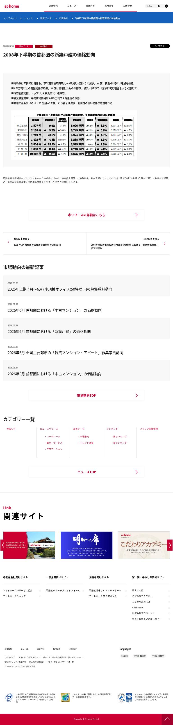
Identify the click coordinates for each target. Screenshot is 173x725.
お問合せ (127, 5)
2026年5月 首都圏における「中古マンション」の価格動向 (55, 373)
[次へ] (170, 545)
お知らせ (11, 428)
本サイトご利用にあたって (29, 657)
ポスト (161, 45)
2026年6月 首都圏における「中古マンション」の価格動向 (55, 310)
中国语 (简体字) (158, 656)
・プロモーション (53, 449)
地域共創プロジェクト (143, 613)
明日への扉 (137, 590)
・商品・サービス (53, 442)
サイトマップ (10, 657)
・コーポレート (52, 436)
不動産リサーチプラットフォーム (63, 590)
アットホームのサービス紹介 (17, 590)
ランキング (112, 428)
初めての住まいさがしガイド (147, 618)
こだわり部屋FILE (141, 601)
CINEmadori (138, 607)
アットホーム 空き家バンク (103, 596)
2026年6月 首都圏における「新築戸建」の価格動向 (49, 331)
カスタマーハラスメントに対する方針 (20, 666)
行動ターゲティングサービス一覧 (60, 662)
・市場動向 (83, 436)
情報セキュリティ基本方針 (15, 662)
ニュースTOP (86, 472)
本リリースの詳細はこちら (86, 215)
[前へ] (3, 545)
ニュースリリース (49, 428)
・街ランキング (119, 442)
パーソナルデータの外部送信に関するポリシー (62, 657)
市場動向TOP (86, 395)
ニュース (71, 5)
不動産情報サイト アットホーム (105, 590)
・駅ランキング (119, 436)
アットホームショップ (14, 596)
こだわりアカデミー (142, 596)
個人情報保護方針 (36, 662)
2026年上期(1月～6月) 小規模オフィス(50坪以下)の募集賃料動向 (62, 289)
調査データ (78, 428)
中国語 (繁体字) (140, 656)
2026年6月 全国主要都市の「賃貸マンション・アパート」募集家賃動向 (65, 352)
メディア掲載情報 (149, 428)
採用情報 (56, 649)
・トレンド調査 (85, 442)
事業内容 (90, 5)
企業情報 (53, 5)
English (124, 656)
